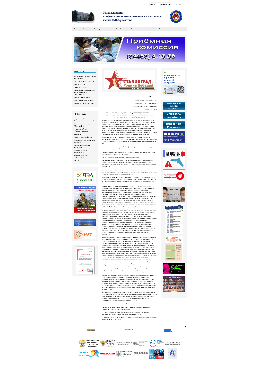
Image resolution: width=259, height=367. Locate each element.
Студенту (97, 29)
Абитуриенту (86, 29)
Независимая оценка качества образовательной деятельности (84, 92)
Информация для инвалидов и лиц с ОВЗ (84, 141)
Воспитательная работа (82, 97)
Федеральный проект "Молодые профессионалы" (84, 120)
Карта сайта (157, 29)
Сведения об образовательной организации (85, 77)
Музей (76, 160)
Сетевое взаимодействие (83, 137)
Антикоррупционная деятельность (81, 156)
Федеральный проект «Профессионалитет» (81, 130)
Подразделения (79, 84)
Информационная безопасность (80, 151)
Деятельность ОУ (80, 87)
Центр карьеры (108, 29)
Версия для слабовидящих (160, 4)
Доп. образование (122, 29)
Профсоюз (134, 29)
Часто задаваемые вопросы (84, 81)
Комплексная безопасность (84, 100)
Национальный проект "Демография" (82, 125)
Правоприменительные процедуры (82, 146)
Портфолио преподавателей (84, 103)
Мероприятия (145, 29)
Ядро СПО (77, 134)
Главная (76, 29)
